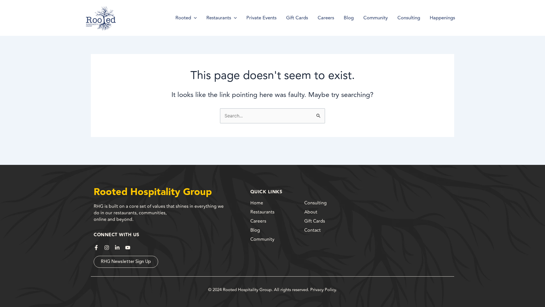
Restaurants (262, 212)
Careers (258, 221)
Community (262, 239)
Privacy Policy (323, 290)
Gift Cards (314, 221)
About (310, 212)
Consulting (315, 203)
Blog (255, 230)
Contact (312, 230)
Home (256, 203)
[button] (194, 18)
